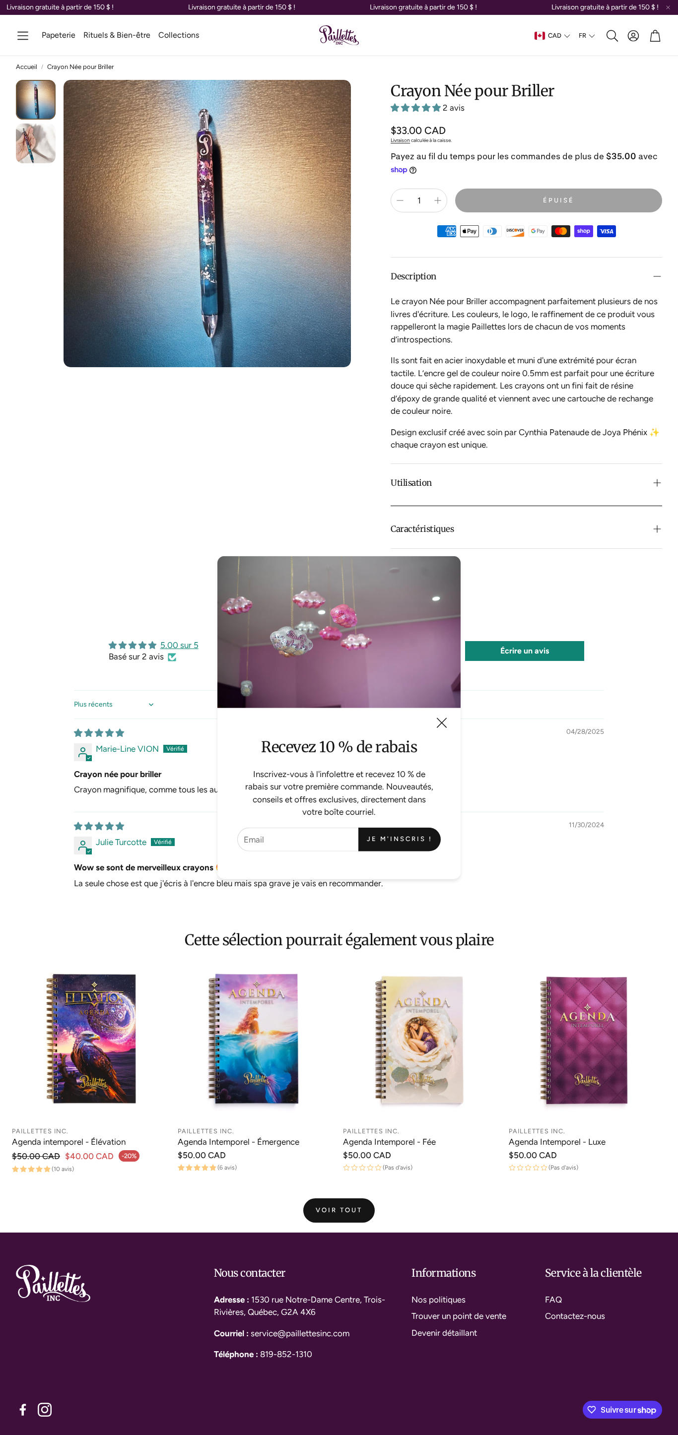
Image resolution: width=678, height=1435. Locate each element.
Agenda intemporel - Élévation (69, 1142)
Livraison (400, 140)
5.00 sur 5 (179, 645)
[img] (99, 733)
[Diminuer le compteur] (400, 200)
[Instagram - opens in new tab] (45, 1410)
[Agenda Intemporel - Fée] (422, 1042)
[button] (23, 35)
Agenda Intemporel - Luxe (557, 1142)
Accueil (26, 66)
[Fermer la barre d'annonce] (668, 7)
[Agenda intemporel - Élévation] (91, 1042)
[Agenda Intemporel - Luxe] (588, 1042)
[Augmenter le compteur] (438, 200)
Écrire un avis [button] (524, 650)
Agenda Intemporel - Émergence (238, 1142)
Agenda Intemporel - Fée (389, 1142)
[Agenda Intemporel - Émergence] (257, 1042)
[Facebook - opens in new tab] (23, 1410)
